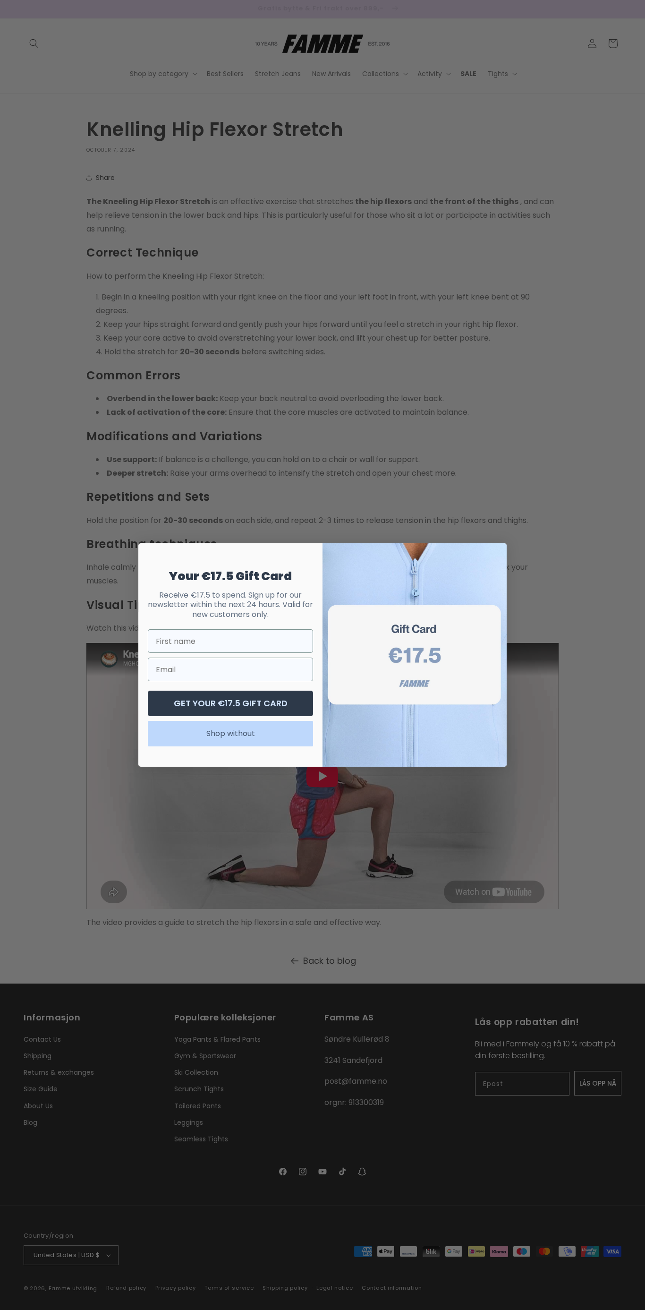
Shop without (230, 733)
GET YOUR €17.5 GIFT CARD (231, 703)
